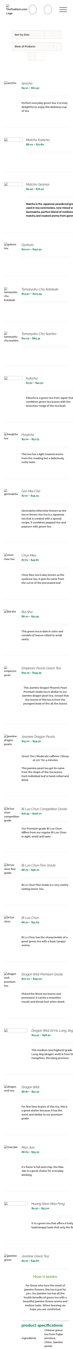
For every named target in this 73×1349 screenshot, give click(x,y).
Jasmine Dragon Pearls (38, 737)
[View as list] (40, 57)
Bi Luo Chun (30, 918)
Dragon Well (30, 1087)
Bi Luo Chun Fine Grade (38, 865)
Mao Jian (28, 1147)
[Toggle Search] (48, 9)
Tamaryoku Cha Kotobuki (39, 289)
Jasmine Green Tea (35, 1256)
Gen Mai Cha (30, 491)
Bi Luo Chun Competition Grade (44, 809)
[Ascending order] (57, 34)
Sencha (26, 83)
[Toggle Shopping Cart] (33, 9)
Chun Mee (28, 555)
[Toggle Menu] (63, 9)
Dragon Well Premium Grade (42, 974)
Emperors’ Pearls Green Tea (41, 668)
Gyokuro (27, 245)
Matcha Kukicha (38, 140)
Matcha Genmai (37, 184)
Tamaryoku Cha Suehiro (38, 334)
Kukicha (32, 378)
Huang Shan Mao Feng (48, 1204)
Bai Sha (27, 612)
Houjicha (27, 435)
